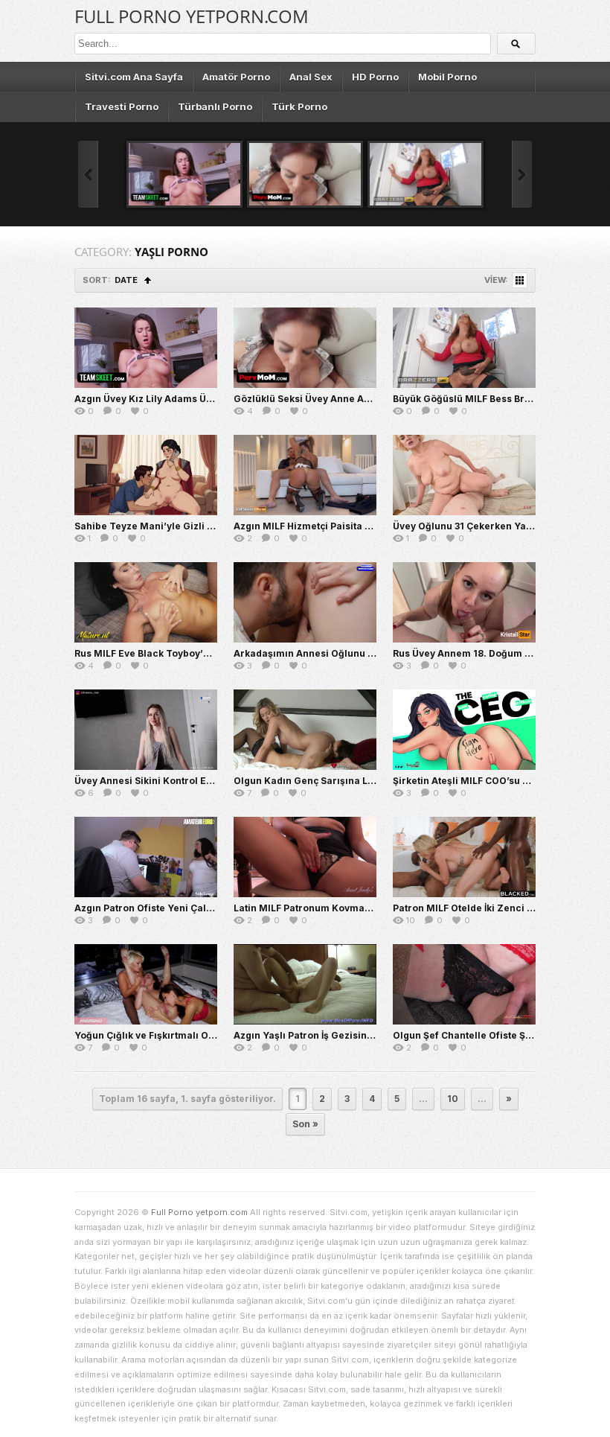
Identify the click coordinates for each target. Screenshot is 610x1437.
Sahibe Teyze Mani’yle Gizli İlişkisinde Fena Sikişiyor (198, 526)
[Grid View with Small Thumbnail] (519, 280)
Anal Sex (311, 77)
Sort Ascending (148, 280)
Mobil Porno (447, 77)
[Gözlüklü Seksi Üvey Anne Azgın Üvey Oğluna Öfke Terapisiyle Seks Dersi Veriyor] (305, 174)
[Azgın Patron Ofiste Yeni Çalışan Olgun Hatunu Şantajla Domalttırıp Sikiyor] (146, 857)
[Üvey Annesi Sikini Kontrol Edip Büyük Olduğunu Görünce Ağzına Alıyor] (146, 729)
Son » (305, 1123)
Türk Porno (299, 106)
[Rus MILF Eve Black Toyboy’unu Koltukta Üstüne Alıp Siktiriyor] (146, 602)
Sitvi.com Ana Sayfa (134, 77)
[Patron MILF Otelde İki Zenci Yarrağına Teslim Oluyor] (464, 857)
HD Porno (375, 77)
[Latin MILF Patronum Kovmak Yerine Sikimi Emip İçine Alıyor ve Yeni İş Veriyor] (305, 857)
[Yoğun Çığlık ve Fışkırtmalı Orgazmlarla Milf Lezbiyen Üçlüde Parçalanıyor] (146, 984)
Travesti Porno (121, 106)
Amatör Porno (236, 77)
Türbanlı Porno (215, 106)
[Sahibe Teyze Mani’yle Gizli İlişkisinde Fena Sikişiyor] (146, 475)
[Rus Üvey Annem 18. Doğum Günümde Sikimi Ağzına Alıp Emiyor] (464, 602)
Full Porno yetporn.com (191, 16)
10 (452, 1098)
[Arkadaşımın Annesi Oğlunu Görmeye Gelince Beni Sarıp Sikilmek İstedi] (305, 602)
